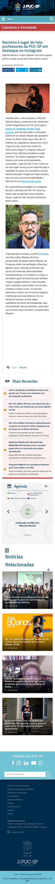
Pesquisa (43, 827)
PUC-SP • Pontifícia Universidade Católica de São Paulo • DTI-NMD (27, 880)
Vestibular (18, 824)
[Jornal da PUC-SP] (27, 7)
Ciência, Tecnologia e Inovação (20, 789)
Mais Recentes (25, 381)
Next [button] (47, 511)
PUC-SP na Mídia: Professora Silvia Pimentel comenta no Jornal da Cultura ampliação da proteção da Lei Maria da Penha (29, 426)
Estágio (35, 827)
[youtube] (33, 763)
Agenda (20, 486)
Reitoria (20, 827)
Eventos (40, 824)
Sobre (9, 814)
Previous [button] (8, 511)
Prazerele (43, 254)
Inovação (28, 827)
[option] (27, 521)
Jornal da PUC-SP (38, 9)
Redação (9, 65)
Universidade (12, 796)
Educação (12, 827)
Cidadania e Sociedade (17, 793)
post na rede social (31, 181)
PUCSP (10, 824)
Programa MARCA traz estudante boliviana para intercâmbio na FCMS (29, 466)
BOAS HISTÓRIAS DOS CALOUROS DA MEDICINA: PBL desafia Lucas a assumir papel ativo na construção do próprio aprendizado (27, 447)
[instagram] (19, 763)
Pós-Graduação (29, 824)
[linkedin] (26, 763)
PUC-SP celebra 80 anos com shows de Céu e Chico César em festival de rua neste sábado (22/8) (30, 406)
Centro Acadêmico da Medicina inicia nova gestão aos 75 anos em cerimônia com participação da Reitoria (28, 393)
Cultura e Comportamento (18, 786)
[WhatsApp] (40, 763)
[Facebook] (13, 763)
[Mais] (46, 486)
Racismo (23, 367)
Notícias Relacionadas (19, 560)
